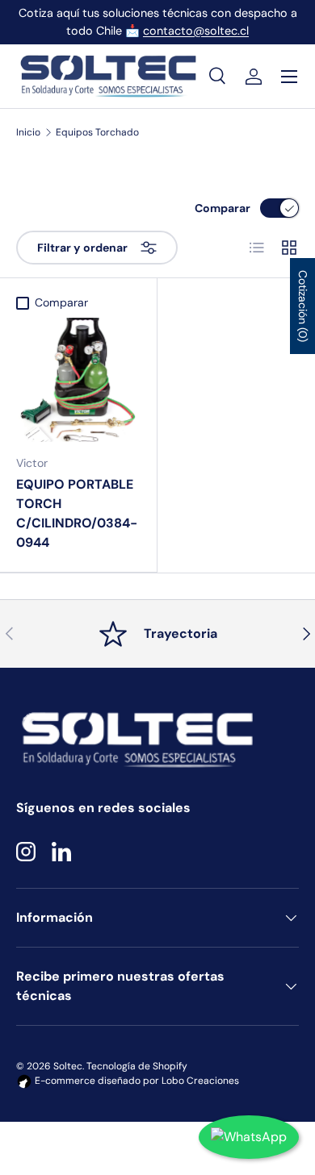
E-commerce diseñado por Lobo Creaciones (135, 1080)
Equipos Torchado (97, 132)
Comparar (222, 208)
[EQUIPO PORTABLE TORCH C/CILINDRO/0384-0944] (78, 380)
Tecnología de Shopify (136, 1066)
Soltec (67, 1066)
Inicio (28, 132)
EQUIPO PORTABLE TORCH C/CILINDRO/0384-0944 (76, 513)
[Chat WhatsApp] (249, 1137)
